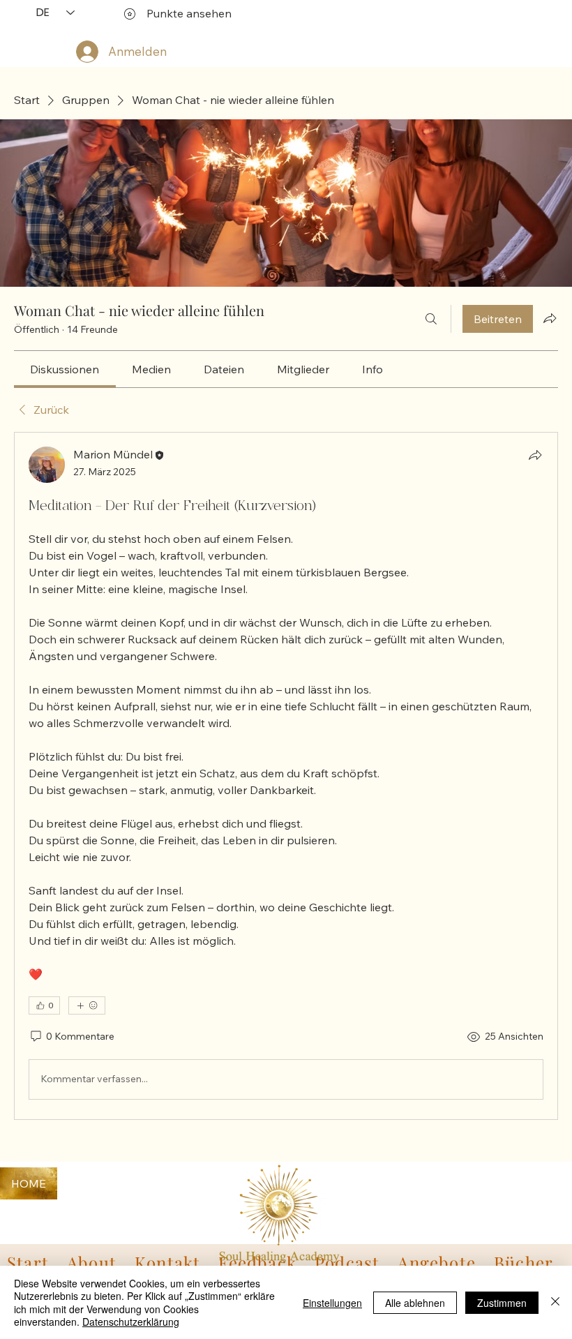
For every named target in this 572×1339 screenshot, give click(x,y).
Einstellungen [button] (332, 1303)
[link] (64, 369)
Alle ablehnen (415, 1303)
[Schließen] (555, 1302)
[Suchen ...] (431, 319)
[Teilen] (535, 455)
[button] (167, 1262)
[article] (286, 776)
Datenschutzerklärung (130, 1322)
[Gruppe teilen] (549, 318)
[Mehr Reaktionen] (86, 1005)
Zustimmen (502, 1303)
